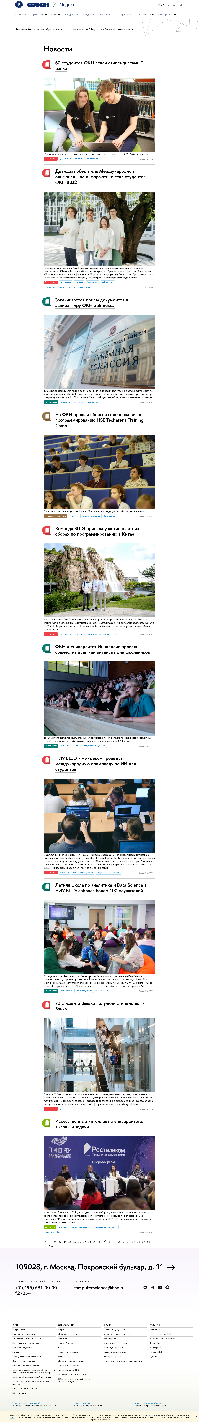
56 (128, 1241)
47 (84, 1241)
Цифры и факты (19, 1329)
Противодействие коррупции (25, 1365)
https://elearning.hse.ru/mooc (148, 1403)
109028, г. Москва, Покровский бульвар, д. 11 (89, 1267)
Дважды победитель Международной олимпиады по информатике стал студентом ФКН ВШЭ (101, 176)
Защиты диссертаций (113, 1347)
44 (69, 1241)
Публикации (155, 1356)
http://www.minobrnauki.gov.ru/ (26, 1403)
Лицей (61, 1329)
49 (94, 1241)
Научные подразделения (115, 1329)
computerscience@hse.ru (99, 1287)
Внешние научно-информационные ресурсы (123, 1361)
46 (79, 1241)
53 (114, 1241)
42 (60, 1241)
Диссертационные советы (116, 1343)
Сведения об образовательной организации (31, 1377)
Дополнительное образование (72, 1361)
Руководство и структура (23, 1334)
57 (133, 1241)
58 (138, 1241)
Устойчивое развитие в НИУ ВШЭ (27, 1338)
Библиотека (155, 1329)
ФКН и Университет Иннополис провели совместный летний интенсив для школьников (102, 649)
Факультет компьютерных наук (120, 29)
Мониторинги (110, 1338)
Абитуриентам (71, 14)
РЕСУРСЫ (155, 1325)
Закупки (15, 1352)
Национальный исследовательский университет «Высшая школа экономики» (51, 29)
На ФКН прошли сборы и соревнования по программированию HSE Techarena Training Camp (99, 420)
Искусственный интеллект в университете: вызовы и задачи (99, 1124)
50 (99, 1241)
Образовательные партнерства (72, 1374)
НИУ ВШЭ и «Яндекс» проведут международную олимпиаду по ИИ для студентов (95, 763)
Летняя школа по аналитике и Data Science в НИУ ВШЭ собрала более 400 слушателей (101, 888)
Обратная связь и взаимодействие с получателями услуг (74, 1380)
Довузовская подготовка (69, 1334)
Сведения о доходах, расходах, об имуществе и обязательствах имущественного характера (33, 1371)
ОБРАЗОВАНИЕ (66, 1325)
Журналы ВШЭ (156, 1352)
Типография (155, 1343)
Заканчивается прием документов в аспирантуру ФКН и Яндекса (91, 302)
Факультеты (97, 29)
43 (65, 1241)
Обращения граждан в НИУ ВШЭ (26, 1356)
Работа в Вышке (19, 1392)
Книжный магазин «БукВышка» (163, 1338)
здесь (151, 1415)
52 (109, 1241)
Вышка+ (61, 1347)
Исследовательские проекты (117, 1334)
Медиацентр (155, 1347)
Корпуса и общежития (22, 1347)
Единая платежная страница (24, 1388)
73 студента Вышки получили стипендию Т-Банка (100, 1006)
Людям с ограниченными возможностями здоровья (30, 1382)
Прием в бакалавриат (67, 1343)
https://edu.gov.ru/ (82, 1403)
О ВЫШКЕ (17, 1325)
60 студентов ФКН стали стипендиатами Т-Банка (100, 65)
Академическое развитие (115, 1352)
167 (51, 1246)
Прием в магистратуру (68, 1352)
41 (55, 1241)
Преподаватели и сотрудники (25, 1343)
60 (148, 1241)
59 (143, 1241)
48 (89, 1241)
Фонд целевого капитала (23, 1361)
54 (119, 1241)
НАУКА (108, 1325)
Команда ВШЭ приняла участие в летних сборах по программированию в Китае (97, 531)
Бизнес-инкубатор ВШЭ (68, 1370)
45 (74, 1241)
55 (124, 1241)
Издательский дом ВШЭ (160, 1334)
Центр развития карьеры (69, 1365)
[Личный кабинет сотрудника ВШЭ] (174, 5)
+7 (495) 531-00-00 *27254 (36, 1290)
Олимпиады (63, 1338)
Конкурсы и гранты (112, 1356)
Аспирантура (64, 1356)
